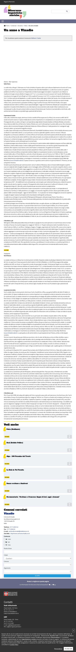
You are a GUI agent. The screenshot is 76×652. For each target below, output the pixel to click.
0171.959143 (14, 527)
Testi (9, 542)
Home (7, 26)
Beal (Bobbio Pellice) (15, 443)
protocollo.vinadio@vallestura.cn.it (19, 531)
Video (25, 26)
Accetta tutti (68, 649)
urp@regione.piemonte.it (14, 625)
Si (50, 585)
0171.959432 (11, 529)
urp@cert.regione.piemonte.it (14, 627)
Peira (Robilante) (13, 429)
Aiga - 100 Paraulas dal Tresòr (19, 456)
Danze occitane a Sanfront (17, 483)
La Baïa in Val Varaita (15, 470)
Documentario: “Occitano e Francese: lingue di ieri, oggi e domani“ (33, 497)
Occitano (20, 26)
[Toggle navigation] (2, 21)
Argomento (7, 568)
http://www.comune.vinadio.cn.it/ (20, 533)
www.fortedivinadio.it (16, 160)
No (55, 585)
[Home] (26, 12)
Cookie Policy (14, 644)
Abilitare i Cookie (36, 38)
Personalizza (58, 649)
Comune (6, 561)
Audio (9, 539)
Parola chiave (8, 548)
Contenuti (13, 26)
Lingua (6, 555)
